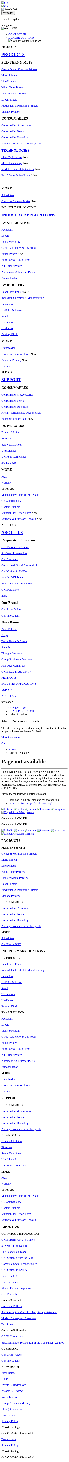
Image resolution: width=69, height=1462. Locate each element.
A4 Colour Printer (11, 265)
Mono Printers (9, 75)
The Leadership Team (13, 1251)
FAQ (4, 476)
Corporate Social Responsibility (19, 1263)
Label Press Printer (11, 291)
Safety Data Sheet (11, 444)
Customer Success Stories (15, 201)
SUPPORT (11, 379)
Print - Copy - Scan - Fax (15, 259)
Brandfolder (8, 347)
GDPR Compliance (12, 1336)
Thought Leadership (12, 653)
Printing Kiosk (9, 334)
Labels (5, 235)
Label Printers (9, 99)
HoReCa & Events (11, 310)
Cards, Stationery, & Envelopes (18, 247)
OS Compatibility (11, 500)
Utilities (5, 366)
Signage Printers (10, 111)
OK (3, 743)
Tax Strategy (8, 1324)
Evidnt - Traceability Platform (17, 169)
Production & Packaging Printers (19, 105)
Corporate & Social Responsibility (20, 565)
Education (7, 303)
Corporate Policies (11, 1306)
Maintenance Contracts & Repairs (20, 494)
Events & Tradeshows (13, 1384)
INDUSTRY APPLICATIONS (28, 215)
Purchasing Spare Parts (14, 418)
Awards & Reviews (12, 1390)
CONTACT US (17, 34)
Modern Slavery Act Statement (18, 1318)
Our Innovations (10, 615)
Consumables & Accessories (17, 394)
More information (11, 737)
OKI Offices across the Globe (18, 1257)
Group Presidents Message (16, 1403)
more (4, 595)
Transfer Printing (10, 241)
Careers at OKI (9, 1275)
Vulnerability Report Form (16, 512)
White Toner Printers (13, 87)
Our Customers (9, 559)
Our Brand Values (11, 609)
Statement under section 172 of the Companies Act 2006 (32, 1342)
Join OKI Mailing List (13, 665)
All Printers (7, 195)
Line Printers (8, 81)
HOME (12, 749)
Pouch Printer (9, 253)
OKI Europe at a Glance (15, 547)
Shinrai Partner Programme (16, 583)
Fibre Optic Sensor (11, 157)
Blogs (4, 635)
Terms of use (8, 1415)
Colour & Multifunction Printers (19, 69)
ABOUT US (12, 532)
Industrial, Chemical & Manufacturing (22, 297)
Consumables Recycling (14, 137)
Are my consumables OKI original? (21, 143)
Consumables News (12, 131)
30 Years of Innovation (14, 553)
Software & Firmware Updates (18, 518)
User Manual (8, 450)
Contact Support (10, 506)
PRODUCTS (13, 54)
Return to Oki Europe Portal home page (30, 803)
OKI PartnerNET (11, 944)
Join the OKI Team (12, 577)
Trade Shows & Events (14, 641)
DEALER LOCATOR (21, 37)
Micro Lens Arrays (11, 163)
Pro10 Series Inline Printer (16, 175)
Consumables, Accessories (16, 125)
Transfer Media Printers (14, 93)
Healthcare (7, 328)
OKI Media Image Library (16, 671)
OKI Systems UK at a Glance (18, 1239)
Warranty (6, 482)
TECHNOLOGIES (15, 150)
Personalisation (9, 278)
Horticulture (8, 322)
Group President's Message (16, 659)
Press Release (9, 629)
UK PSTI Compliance (13, 456)
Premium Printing (11, 360)
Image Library (9, 1396)
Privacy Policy (10, 1421)
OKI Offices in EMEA (14, 571)
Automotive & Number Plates (18, 271)
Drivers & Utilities (11, 432)
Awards (5, 647)
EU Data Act (8, 462)
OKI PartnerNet (10, 589)
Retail (4, 316)
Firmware (6, 438)
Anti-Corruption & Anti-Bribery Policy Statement (29, 1312)
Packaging (7, 229)
